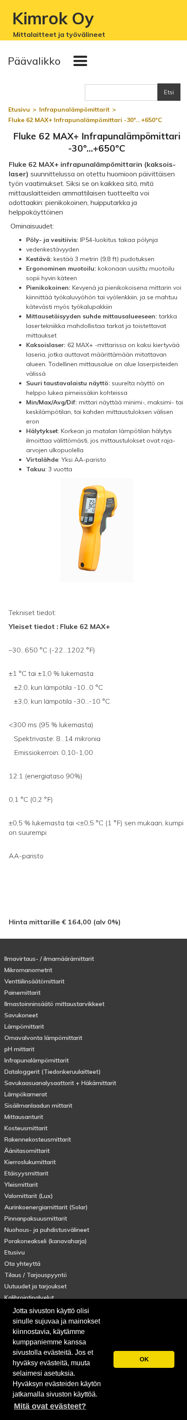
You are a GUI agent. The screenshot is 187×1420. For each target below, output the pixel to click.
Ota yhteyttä (22, 1264)
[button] (49, 61)
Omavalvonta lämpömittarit (43, 1038)
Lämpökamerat (25, 1094)
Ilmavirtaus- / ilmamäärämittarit (49, 959)
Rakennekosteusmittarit (37, 1139)
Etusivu (14, 1252)
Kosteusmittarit (25, 1128)
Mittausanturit (23, 1117)
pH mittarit (19, 1049)
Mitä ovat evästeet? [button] (50, 1406)
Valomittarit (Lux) (28, 1196)
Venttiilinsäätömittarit (34, 981)
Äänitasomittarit (27, 1151)
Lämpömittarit (24, 1026)
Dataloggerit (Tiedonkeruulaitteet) (52, 1072)
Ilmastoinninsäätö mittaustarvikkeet (54, 1004)
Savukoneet (21, 1015)
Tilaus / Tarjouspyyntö (35, 1275)
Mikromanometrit (28, 970)
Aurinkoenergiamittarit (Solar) (46, 1207)
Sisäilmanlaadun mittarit (38, 1105)
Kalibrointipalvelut (29, 1297)
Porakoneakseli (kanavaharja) (45, 1241)
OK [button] (144, 1359)
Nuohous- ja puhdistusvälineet (46, 1230)
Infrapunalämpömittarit (36, 1060)
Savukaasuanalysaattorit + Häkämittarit (60, 1083)
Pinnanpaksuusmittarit (35, 1218)
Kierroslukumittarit (30, 1162)
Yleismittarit (21, 1184)
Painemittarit (22, 992)
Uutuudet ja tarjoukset (35, 1286)
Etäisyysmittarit (26, 1173)
